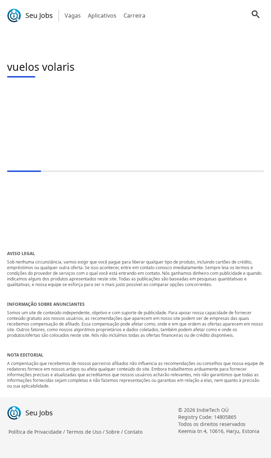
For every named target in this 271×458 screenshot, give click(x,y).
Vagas (73, 15)
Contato (133, 431)
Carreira (134, 15)
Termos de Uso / (86, 431)
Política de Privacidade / (37, 431)
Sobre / (115, 431)
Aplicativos (102, 15)
